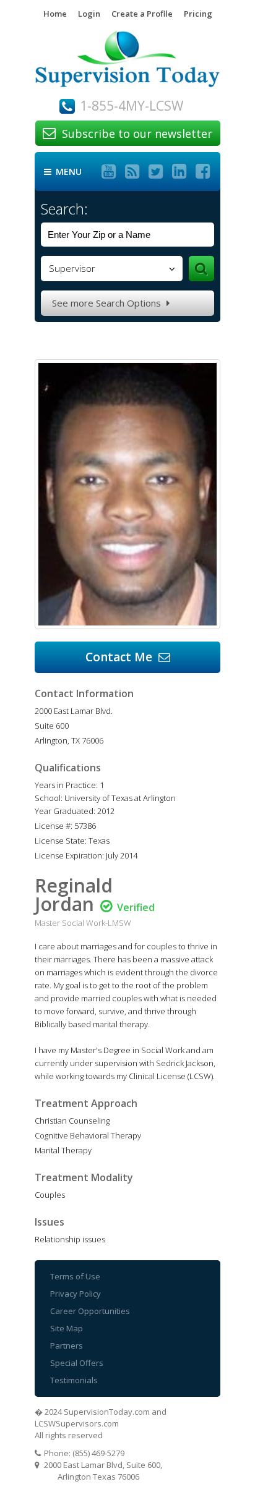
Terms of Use (75, 1276)
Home (55, 13)
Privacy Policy (75, 1293)
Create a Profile (142, 13)
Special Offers (76, 1362)
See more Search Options (111, 303)
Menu (63, 171)
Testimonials (74, 1380)
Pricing (198, 13)
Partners (66, 1345)
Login (89, 13)
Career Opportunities (90, 1310)
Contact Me (127, 657)
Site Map (66, 1328)
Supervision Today (127, 64)
